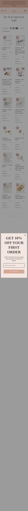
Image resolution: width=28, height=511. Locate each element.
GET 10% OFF (14, 271)
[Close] (25, 235)
